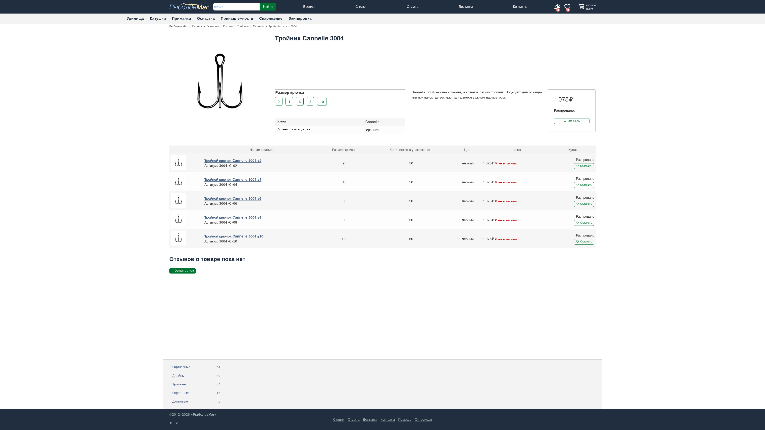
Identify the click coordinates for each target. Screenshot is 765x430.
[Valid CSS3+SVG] (176, 423)
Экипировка (300, 18)
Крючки (228, 26)
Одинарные (196, 366)
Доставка (466, 6)
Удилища (135, 18)
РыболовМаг (178, 26)
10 (322, 101)
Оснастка (206, 18)
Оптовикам (423, 419)
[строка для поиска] (236, 7)
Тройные (243, 26)
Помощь (404, 419)
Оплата (412, 6)
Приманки (181, 18)
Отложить (574, 120)
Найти (268, 6)
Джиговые (196, 401)
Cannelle (258, 26)
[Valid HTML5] (170, 423)
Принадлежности (237, 18)
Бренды (309, 6)
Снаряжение (270, 18)
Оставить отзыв (184, 270)
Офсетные (196, 392)
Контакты (520, 6)
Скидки (361, 6)
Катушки (158, 18)
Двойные (196, 375)
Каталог (197, 26)
